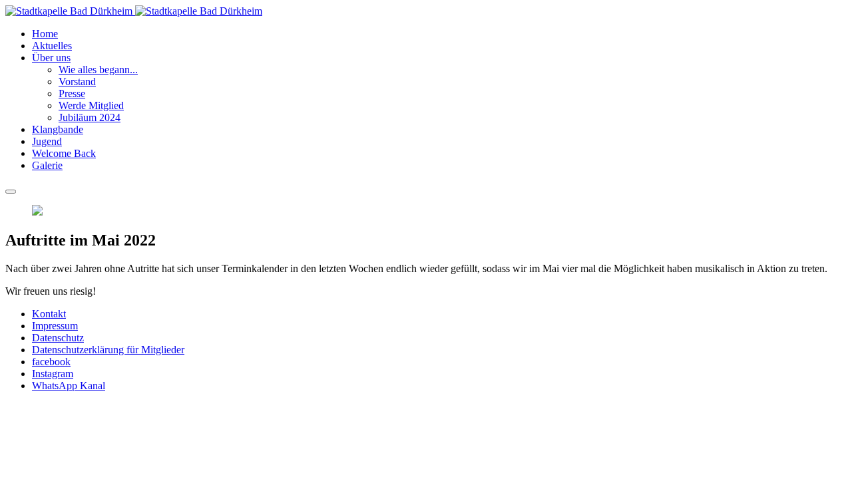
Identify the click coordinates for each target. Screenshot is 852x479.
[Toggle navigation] (10, 192)
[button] (51, 57)
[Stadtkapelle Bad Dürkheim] (133, 11)
